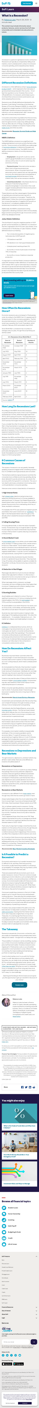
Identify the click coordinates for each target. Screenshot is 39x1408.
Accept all (24, 1403)
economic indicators (10, 147)
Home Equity (5, 1278)
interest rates (9, 496)
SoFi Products (6, 1256)
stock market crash (9, 541)
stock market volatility (20, 680)
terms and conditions (7, 302)
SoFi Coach (4, 1303)
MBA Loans (4, 1299)
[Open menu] (36, 3)
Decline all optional (10, 1403)
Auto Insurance (5, 1281)
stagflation (30, 512)
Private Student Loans (7, 1270)
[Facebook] (22, 1087)
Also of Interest (6, 1310)
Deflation (5, 627)
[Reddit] (33, 1087)
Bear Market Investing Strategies (24, 849)
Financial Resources (7, 1307)
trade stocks (6, 128)
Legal (3, 1318)
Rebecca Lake (10, 20)
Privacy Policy (16, 1347)
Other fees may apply (8, 966)
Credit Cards (5, 1288)
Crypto (3, 1292)
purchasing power (11, 176)
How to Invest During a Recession (24, 697)
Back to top (5, 1323)
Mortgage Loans (6, 1274)
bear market (27, 793)
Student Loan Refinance (7, 1267)
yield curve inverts (7, 912)
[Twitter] (26, 1087)
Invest (3, 1285)
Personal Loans (5, 1263)
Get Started (27, 3)
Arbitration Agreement (27, 1347)
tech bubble (25, 600)
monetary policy (7, 710)
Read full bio (16, 1016)
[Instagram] (15, 1355)
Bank (3, 1260)
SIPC (7, 1042)
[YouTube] (20, 1355)
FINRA (3, 1042)
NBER (10, 400)
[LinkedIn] (30, 1087)
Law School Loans (6, 1295)
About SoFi (5, 1314)
